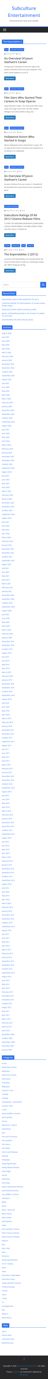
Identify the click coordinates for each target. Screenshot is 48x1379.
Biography (6, 1086)
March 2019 (6, 672)
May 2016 (5, 803)
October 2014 (7, 876)
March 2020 (6, 630)
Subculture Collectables (11, 1275)
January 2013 (7, 957)
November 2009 (8, 1034)
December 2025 (8, 364)
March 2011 (6, 1019)
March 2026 (6, 352)
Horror (4, 1175)
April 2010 (6, 1030)
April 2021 (6, 580)
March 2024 (6, 445)
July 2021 (5, 568)
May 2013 (5, 942)
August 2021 (7, 564)
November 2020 (8, 599)
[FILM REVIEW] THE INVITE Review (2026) (17, 320)
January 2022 (7, 545)
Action (7, 245)
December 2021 (8, 549)
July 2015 (5, 842)
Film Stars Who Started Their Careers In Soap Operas (23, 99)
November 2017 (8, 734)
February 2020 (7, 634)
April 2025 (6, 395)
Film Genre (6, 1144)
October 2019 (7, 649)
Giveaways (6, 1160)
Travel (4, 1298)
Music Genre (7, 1214)
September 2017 (8, 741)
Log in (4, 1331)
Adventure (15, 245)
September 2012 (8, 973)
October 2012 (7, 969)
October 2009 (7, 1038)
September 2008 (8, 1042)
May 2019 (5, 664)
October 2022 (7, 510)
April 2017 (6, 761)
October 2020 (7, 603)
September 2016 (8, 788)
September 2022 (8, 514)
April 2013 (6, 946)
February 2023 (7, 495)
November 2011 (8, 1000)
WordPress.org (7, 1343)
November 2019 (8, 645)
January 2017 (7, 772)
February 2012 (7, 992)
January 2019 (7, 680)
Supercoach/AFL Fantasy (11, 1283)
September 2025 (8, 375)
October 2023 (7, 464)
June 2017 (6, 753)
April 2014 (6, 899)
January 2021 (7, 591)
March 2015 (6, 857)
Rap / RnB (6, 1248)
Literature (6, 1198)
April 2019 (6, 668)
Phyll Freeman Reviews (11, 1237)
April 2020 (6, 626)
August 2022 (7, 518)
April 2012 (6, 988)
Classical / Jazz (7, 1090)
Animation (6, 1083)
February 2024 (7, 449)
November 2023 (8, 460)
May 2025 (5, 391)
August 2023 (7, 472)
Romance (5, 1256)
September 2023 (8, 468)
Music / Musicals (8, 1210)
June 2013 (6, 938)
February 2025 (7, 402)
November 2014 (8, 872)
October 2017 (7, 738)
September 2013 (8, 926)
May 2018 (5, 711)
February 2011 (7, 1023)
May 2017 (5, 757)
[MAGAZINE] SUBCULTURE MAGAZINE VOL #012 (20, 299)
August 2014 (7, 884)
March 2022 (6, 537)
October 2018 (7, 691)
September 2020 (8, 607)
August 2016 (7, 792)
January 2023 (7, 499)
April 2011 (6, 1015)
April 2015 (6, 853)
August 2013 (7, 930)
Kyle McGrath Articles (10, 1190)
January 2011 (7, 1027)
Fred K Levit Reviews (10, 1152)
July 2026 (5, 337)
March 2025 (6, 399)
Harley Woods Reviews (10, 1167)
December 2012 (8, 961)
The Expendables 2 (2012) (21, 254)
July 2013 (5, 934)
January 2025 (7, 406)
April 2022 (6, 533)
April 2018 (6, 714)
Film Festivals (7, 1140)
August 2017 (7, 745)
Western (5, 1314)
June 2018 (6, 707)
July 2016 (5, 795)
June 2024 (6, 433)
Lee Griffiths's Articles (10, 1194)
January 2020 (7, 637)
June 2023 (6, 480)
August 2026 (7, 333)
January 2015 (7, 865)
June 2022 (6, 526)
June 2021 (6, 572)
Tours (4, 1294)
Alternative (6, 1079)
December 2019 (8, 641)
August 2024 (7, 426)
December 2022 (8, 503)
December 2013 (8, 915)
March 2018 (6, 718)
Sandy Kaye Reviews (10, 1260)
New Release (7, 1221)
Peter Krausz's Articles (10, 1233)
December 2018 (8, 684)
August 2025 (7, 379)
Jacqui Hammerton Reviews (12, 1187)
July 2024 (5, 429)
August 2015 (7, 838)
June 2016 (6, 799)
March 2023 (6, 491)
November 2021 (8, 553)
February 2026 (7, 356)
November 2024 (8, 414)
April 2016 (6, 807)
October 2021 (7, 557)
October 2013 (7, 923)
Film (6, 49)
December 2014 (8, 869)
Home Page (6, 1171)
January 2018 (7, 726)
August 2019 (7, 653)
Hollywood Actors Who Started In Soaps (19, 138)
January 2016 (7, 819)
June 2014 (6, 892)
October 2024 (7, 418)
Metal (4, 1202)
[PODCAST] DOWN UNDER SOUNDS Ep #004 (19, 309)
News (4, 1225)
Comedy (5, 1094)
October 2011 (7, 1003)
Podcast (5, 1241)
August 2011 (7, 1007)
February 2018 (7, 722)
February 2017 (7, 768)
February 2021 (7, 587)
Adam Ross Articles (9, 1067)
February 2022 (7, 541)
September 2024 (8, 422)
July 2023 (5, 476)
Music (4, 1206)
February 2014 (7, 907)
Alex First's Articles (9, 1075)
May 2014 (5, 896)
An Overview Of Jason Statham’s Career (18, 60)
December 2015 (8, 822)
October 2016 (7, 784)
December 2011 (8, 996)
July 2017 (5, 749)
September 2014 (8, 880)
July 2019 (5, 657)
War (3, 1310)
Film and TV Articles (17, 49)
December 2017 (8, 730)
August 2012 (7, 976)
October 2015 (7, 830)
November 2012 (8, 965)
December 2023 (8, 456)
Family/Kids (6, 1129)
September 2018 (8, 695)
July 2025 (5, 383)
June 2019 (6, 661)
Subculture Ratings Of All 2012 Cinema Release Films (22, 217)
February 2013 (7, 953)
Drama (4, 1121)
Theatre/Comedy (8, 1287)
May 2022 (5, 530)
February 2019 (7, 676)
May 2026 (5, 345)
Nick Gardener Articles (10, 1229)
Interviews (6, 1179)
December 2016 (8, 776)
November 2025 (8, 368)
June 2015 (6, 845)
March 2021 (6, 584)
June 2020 (6, 618)
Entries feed (6, 1335)
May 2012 (5, 984)
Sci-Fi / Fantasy (7, 1264)
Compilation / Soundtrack (12, 1102)
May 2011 (5, 1011)
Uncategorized (7, 1306)
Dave (19, 54)
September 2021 (8, 560)
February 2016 (7, 815)
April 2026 (6, 349)
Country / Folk (7, 1106)
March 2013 (6, 949)
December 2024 (8, 410)
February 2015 (7, 861)
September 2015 (8, 834)
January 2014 (7, 911)
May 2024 (5, 437)
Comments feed (8, 1339)
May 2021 (5, 576)
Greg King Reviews (9, 1163)
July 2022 (5, 522)
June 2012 (6, 980)
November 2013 (8, 919)
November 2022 (8, 506)
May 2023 (5, 483)
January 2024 (7, 453)
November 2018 (8, 688)
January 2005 (7, 1050)
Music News (6, 1217)
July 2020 (5, 614)
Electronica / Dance (9, 1125)
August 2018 (7, 699)
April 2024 (6, 441)
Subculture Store (8, 1279)
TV (3, 1302)
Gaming (5, 1156)
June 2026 (6, 341)
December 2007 (8, 1046)
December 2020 (8, 595)
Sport (4, 1267)
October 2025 (7, 372)
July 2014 (5, 888)
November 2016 (8, 780)
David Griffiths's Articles (11, 1113)
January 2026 (7, 360)
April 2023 (6, 487)
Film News (6, 1148)
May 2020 (5, 622)
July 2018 (5, 703)
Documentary (7, 1117)
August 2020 (7, 610)
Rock (3, 1252)
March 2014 (6, 903)
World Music (7, 1318)
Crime (4, 1110)
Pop (3, 1244)
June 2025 (6, 387)
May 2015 (5, 849)
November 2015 (8, 826)
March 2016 (6, 811)
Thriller (30, 245)
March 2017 (6, 765)
